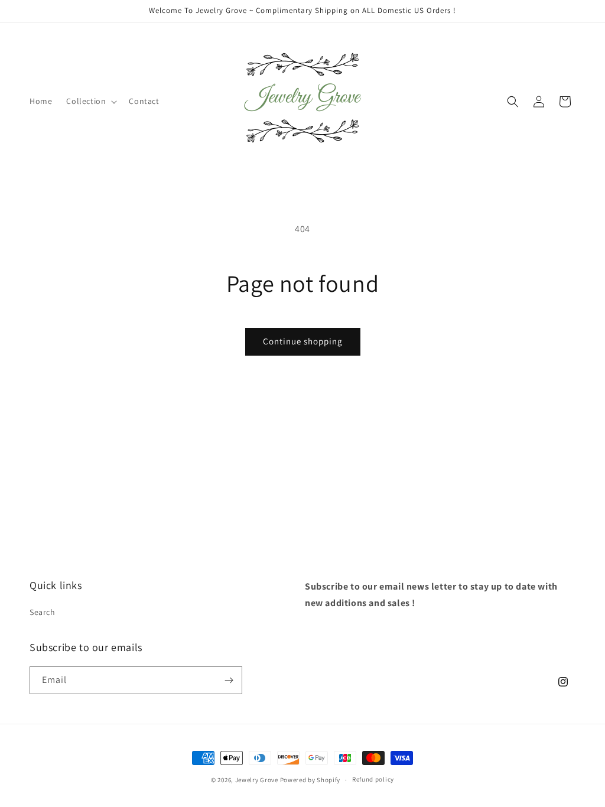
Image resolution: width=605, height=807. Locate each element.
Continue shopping (303, 341)
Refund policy (373, 779)
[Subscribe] (229, 680)
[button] (90, 101)
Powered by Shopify (310, 780)
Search (43, 612)
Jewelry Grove (256, 780)
